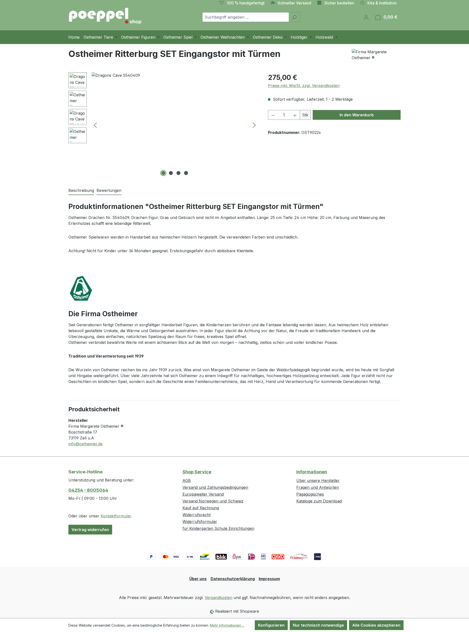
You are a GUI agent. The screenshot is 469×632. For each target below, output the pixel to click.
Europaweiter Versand (203, 494)
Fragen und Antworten (317, 487)
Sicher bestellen (339, 2)
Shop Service (196, 471)
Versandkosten (218, 597)
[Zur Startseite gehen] (105, 16)
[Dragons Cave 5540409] (175, 124)
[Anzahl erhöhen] (295, 115)
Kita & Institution (382, 2)
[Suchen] (294, 17)
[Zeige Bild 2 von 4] (171, 173)
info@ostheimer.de (85, 443)
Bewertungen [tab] (108, 190)
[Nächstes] (254, 125)
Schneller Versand (294, 2)
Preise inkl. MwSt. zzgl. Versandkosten (304, 85)
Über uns (198, 578)
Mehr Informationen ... (227, 625)
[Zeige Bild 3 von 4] (179, 173)
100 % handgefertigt (246, 2)
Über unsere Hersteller (318, 480)
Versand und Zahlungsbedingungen (215, 487)
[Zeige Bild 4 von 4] (186, 173)
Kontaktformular (116, 515)
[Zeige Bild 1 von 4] (163, 173)
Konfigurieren (271, 625)
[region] (163, 124)
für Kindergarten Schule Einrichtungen (218, 528)
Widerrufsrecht (196, 514)
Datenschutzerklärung (233, 578)
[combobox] (245, 17)
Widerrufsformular (199, 521)
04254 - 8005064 (88, 490)
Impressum (269, 578)
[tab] (81, 190)
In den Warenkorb (357, 114)
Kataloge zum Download (319, 501)
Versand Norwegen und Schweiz (213, 501)
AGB (186, 480)
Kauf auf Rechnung (200, 507)
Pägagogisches (310, 494)
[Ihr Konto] (366, 17)
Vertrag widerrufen (90, 529)
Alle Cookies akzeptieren (376, 625)
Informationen (311, 471)
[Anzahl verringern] (273, 115)
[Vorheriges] (95, 125)
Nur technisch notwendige (318, 625)
